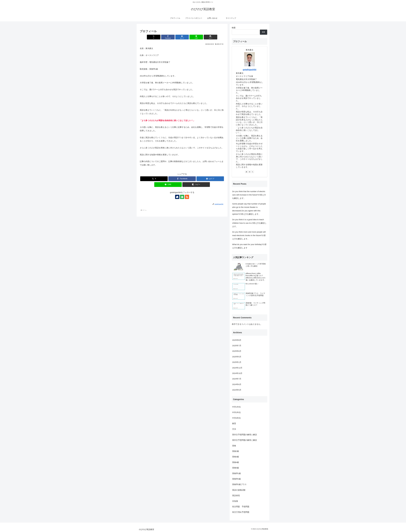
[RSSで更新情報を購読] (187, 197)
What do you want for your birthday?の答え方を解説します (249, 246)
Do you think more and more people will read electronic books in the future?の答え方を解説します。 (249, 235)
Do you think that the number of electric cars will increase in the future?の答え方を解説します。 (249, 194)
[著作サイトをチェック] (177, 197)
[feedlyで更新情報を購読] (182, 197)
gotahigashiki (249, 69)
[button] (210, 37)
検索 (234, 28)
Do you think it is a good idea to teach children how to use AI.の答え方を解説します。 (249, 223)
